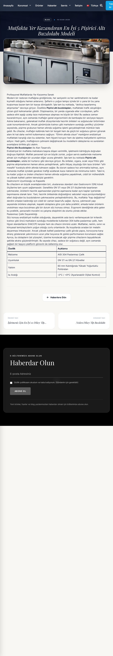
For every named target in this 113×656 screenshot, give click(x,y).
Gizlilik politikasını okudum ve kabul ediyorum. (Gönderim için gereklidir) (46, 382)
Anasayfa (8, 5)
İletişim (78, 5)
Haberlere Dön (58, 297)
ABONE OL (20, 391)
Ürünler (39, 5)
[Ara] (101, 5)
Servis (64, 5)
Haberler (52, 5)
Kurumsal (23, 5)
